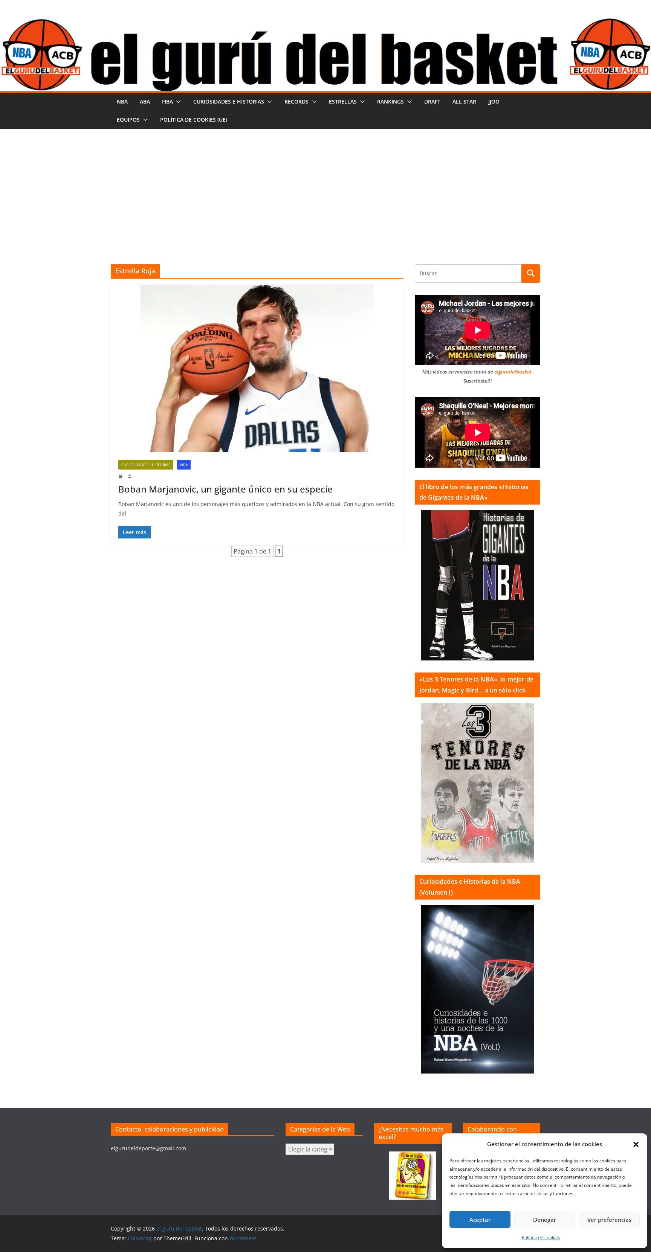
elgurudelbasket (513, 371)
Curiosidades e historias (228, 101)
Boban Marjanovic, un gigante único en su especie (225, 489)
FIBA (167, 101)
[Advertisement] (325, 185)
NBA (122, 101)
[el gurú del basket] (325, 23)
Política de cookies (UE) (193, 119)
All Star (464, 101)
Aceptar (480, 1219)
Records (296, 101)
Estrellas (343, 101)
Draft (432, 101)
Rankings (390, 101)
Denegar (544, 1219)
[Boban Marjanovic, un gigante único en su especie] (257, 368)
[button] (636, 1144)
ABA (145, 101)
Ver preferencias (609, 1219)
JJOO (494, 101)
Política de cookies (541, 1237)
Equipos (128, 119)
